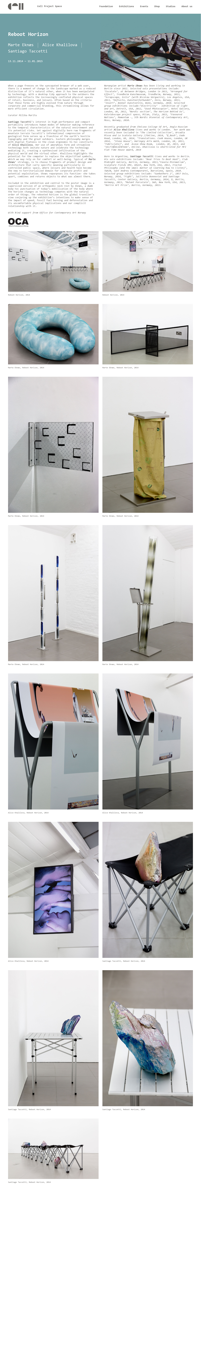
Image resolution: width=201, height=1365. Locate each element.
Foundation (106, 6)
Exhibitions (126, 6)
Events (144, 6)
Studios (170, 6)
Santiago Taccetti (28, 51)
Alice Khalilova (59, 45)
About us (186, 6)
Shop (157, 6)
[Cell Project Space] (20, 7)
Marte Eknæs (21, 45)
